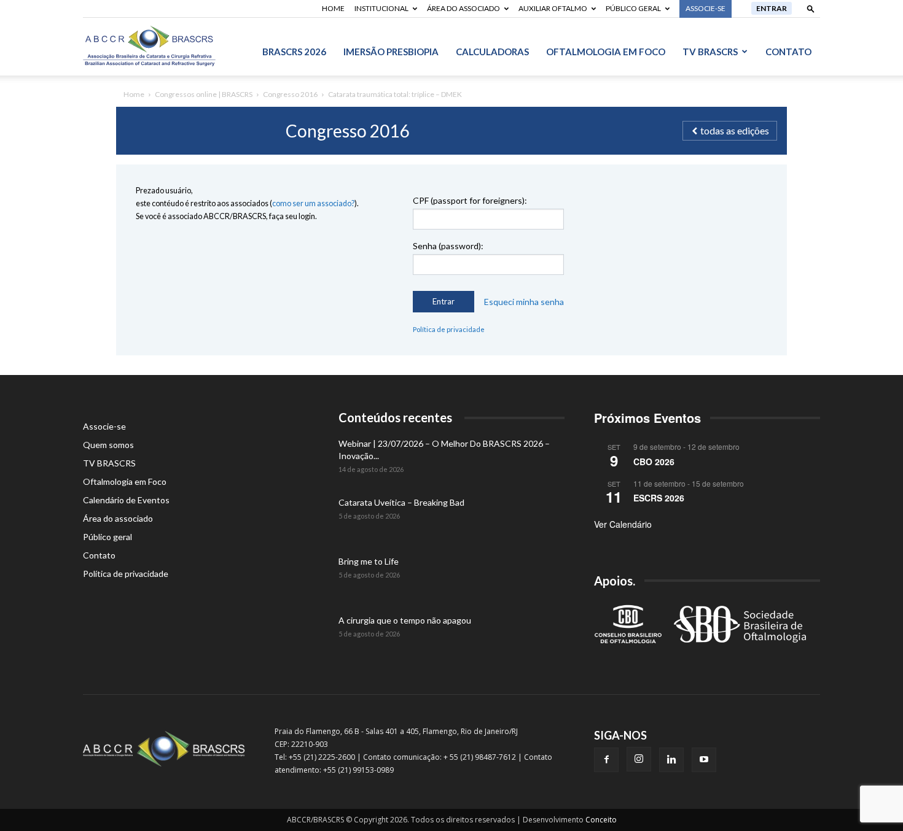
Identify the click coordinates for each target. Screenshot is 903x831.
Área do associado (463, 8)
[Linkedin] (671, 760)
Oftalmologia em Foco (605, 51)
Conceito (601, 819)
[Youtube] (704, 760)
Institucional (381, 8)
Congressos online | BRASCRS (203, 94)
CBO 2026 (653, 461)
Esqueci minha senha (524, 302)
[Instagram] (639, 759)
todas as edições (733, 130)
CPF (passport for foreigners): (470, 200)
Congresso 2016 (290, 94)
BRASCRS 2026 (294, 51)
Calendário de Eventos (126, 500)
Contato (788, 51)
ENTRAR (771, 8)
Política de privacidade (449, 329)
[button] (811, 8)
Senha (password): (448, 246)
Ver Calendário (623, 524)
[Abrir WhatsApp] (872, 800)
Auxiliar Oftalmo (552, 8)
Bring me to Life (368, 561)
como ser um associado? (313, 203)
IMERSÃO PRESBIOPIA (391, 51)
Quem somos (108, 444)
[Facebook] (606, 760)
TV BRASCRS (710, 51)
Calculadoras (492, 51)
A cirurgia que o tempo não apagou (404, 620)
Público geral (633, 8)
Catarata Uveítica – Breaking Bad (401, 502)
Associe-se (104, 426)
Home (333, 8)
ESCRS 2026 (658, 498)
